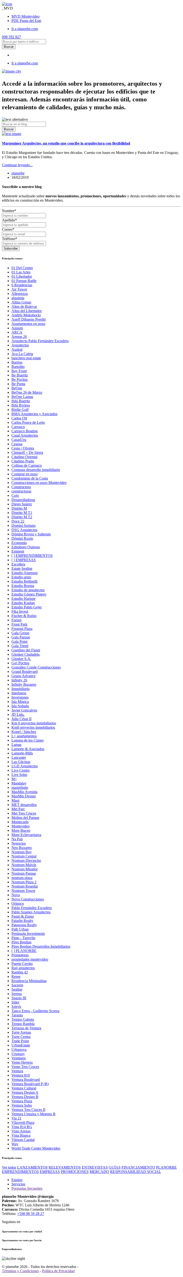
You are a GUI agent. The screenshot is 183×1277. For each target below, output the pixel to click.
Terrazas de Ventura (26, 1028)
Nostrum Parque (23, 873)
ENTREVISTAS (95, 1167)
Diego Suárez (21, 504)
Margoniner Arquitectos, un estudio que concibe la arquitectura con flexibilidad (66, 143)
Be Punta (18, 384)
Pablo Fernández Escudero (31, 908)
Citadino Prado (22, 461)
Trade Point (20, 1041)
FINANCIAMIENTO (138, 1167)
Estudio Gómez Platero (28, 594)
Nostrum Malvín (23, 865)
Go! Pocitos (20, 663)
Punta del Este (26, 21)
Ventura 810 (20, 1075)
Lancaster (18, 757)
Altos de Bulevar (24, 306)
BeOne (16, 388)
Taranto (17, 1015)
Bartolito (18, 367)
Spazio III (18, 998)
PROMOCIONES (75, 1172)
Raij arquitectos (23, 968)
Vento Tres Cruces (25, 1067)
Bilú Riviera (20, 405)
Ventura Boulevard (25, 1080)
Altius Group (21, 302)
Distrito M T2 (21, 517)
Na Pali (17, 839)
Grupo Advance (23, 676)
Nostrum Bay (21, 852)
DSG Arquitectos (24, 530)
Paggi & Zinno (22, 916)
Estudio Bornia (22, 586)
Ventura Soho (21, 1105)
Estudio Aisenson (24, 573)
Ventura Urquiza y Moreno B (33, 1114)
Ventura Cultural (23, 1088)
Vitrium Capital (23, 1140)
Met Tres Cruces (23, 813)
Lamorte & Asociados (27, 749)
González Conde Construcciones (36, 667)
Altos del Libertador (26, 311)
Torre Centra (20, 1037)
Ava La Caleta (22, 354)
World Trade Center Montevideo (35, 1148)
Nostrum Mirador (24, 869)
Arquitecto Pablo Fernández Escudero (40, 341)
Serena (16, 994)
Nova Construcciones (27, 899)
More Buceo (20, 830)
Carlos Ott (19, 418)
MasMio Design (23, 796)
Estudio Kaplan (23, 603)
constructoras (21, 491)
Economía (19, 543)
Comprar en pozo (24, 474)
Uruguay (18, 1054)
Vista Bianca (20, 1135)
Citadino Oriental (24, 457)
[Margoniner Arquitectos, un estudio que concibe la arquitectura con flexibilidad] (11, 134)
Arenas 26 (19, 337)
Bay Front (19, 371)
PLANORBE (166, 1167)
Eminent (17, 551)
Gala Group (20, 633)
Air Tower (19, 289)
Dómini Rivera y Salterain (31, 534)
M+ (14, 779)
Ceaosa (16, 444)
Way (14, 1144)
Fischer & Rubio (23, 616)
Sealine (16, 989)
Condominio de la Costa (29, 478)
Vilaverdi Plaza (22, 1122)
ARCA (16, 332)
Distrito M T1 (21, 513)
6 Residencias (21, 285)
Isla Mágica (20, 702)
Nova (15, 895)
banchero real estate (26, 358)
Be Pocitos (19, 379)
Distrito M (19, 508)
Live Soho (19, 775)
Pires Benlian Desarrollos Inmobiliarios (40, 946)
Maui (15, 800)
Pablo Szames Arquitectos (31, 912)
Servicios (18, 1184)
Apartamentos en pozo (28, 324)
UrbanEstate (20, 1045)
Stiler (15, 1002)
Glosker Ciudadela (25, 654)
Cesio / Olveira (22, 448)
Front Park (19, 624)
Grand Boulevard (24, 672)
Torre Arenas (21, 1032)
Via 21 (16, 1118)
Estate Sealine (21, 568)
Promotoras (20, 955)
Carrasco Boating (24, 431)
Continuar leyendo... (17, 165)
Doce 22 (17, 521)
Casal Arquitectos (24, 435)
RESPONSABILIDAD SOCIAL (135, 1172)
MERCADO (99, 1172)
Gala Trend (19, 646)
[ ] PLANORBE (23, 951)
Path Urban (20, 929)
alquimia (17, 298)
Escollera (18, 564)
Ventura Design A (24, 1092)
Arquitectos (20, 345)
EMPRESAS (50, 1172)
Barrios (16, 362)
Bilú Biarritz (20, 401)
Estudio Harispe (23, 599)
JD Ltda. (18, 714)
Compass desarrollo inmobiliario (35, 470)
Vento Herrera (22, 1062)
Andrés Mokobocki (26, 315)
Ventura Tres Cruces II (28, 1110)
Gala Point (19, 641)
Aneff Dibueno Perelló (28, 319)
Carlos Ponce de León (28, 422)
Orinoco (17, 903)
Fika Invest (19, 611)
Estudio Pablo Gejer (26, 607)
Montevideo (25, 16)
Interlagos (18, 693)
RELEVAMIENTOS (65, 1167)
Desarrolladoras (23, 500)
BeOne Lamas (22, 397)
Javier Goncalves (24, 710)
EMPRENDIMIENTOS (20, 1172)
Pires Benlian (21, 942)
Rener (15, 976)
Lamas (16, 745)
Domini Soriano (23, 525)
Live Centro (20, 770)
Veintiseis (18, 1058)
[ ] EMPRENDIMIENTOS (32, 556)
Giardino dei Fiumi (25, 650)
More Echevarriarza (26, 835)
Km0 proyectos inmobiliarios (33, 727)
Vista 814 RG (21, 1127)
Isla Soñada (20, 706)
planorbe (18, 173)
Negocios (18, 843)
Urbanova (18, 1049)
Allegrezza (19, 294)
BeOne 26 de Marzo (26, 392)
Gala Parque (20, 637)
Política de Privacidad (58, 1271)
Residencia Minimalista (28, 981)
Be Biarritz (19, 375)
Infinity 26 (19, 680)
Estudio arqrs (21, 577)
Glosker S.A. (21, 659)
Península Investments (28, 934)
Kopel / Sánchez (23, 732)
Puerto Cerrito (22, 964)
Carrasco (18, 427)
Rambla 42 (19, 972)
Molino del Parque (25, 818)
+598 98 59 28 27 (30, 1214)
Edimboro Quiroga (25, 547)
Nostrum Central (23, 856)
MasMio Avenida (24, 792)
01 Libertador (21, 276)
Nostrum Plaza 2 (23, 882)
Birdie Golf (20, 410)
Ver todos (9, 1167)
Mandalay (18, 783)
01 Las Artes (20, 272)
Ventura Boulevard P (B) (30, 1084)
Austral (16, 349)
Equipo (16, 1180)
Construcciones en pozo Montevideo (38, 483)
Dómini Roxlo (22, 538)
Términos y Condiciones (20, 1271)
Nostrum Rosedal (24, 886)
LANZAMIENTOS (32, 1167)
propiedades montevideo (29, 959)
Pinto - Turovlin (23, 938)
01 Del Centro (22, 268)
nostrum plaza (21, 878)
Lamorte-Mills (22, 753)
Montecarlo (20, 822)
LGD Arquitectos (24, 766)
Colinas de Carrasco (26, 465)
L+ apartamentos (24, 736)
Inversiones (20, 697)
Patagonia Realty (24, 925)
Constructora (21, 487)
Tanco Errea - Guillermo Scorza (35, 1011)
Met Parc (18, 809)
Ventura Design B (24, 1097)
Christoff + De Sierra (27, 452)
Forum (16, 620)
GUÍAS (115, 1167)
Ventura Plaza (21, 1101)
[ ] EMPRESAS (23, 560)
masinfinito (19, 787)
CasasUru (18, 440)
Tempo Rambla (23, 1024)
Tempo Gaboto (22, 1019)
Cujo (15, 495)
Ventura (17, 1071)
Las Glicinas (20, 762)
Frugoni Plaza (21, 629)
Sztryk (16, 1007)
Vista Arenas (20, 1131)
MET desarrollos (24, 805)
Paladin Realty (22, 921)
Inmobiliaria (20, 689)
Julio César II (21, 719)
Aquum (17, 328)
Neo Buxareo (21, 848)
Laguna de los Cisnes (27, 740)
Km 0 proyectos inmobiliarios (33, 723)
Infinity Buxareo (23, 684)
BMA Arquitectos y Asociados (34, 414)
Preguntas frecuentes (26, 1188)
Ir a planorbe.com (24, 29)
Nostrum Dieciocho (26, 860)
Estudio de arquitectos (28, 590)
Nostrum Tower (23, 891)
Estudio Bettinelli (24, 581)
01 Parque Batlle (23, 281)
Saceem (17, 985)
